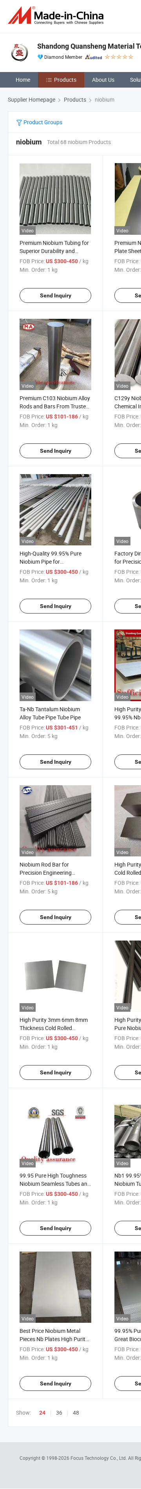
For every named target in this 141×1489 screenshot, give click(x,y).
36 (59, 1412)
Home (23, 79)
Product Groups (42, 122)
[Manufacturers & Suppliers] (57, 15)
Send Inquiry (55, 295)
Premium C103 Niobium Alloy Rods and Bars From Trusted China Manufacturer (55, 406)
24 (42, 1413)
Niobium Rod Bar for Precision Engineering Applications (46, 872)
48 (76, 1412)
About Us (103, 79)
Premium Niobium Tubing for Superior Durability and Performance (54, 251)
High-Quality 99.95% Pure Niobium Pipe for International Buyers (50, 561)
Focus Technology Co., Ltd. (99, 1458)
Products (65, 79)
